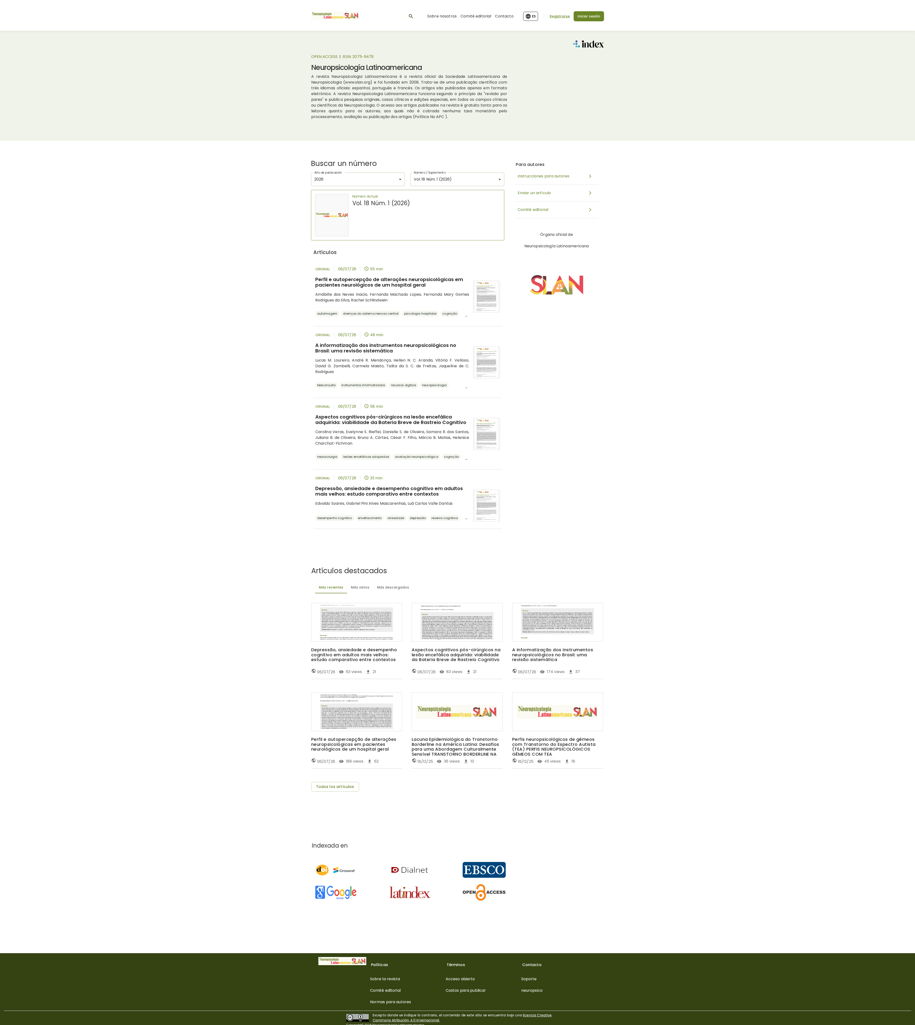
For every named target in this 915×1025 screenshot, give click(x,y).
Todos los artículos (335, 786)
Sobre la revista (385, 979)
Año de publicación (328, 172)
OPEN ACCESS (324, 56)
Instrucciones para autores (544, 176)
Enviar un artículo (534, 193)
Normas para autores (390, 1002)
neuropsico (532, 990)
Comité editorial (475, 16)
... (466, 315)
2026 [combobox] (319, 179)
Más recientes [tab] (331, 587)
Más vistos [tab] (360, 587)
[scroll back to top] (899, 1014)
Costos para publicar (466, 990)
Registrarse (560, 16)
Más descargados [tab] (393, 587)
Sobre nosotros (442, 16)
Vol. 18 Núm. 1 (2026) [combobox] (433, 179)
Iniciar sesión (588, 16)
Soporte (529, 979)
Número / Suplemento (430, 172)
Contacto (504, 16)
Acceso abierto (460, 979)
